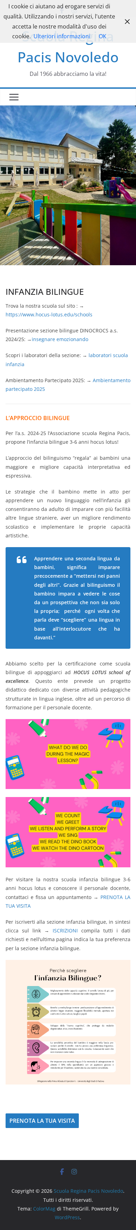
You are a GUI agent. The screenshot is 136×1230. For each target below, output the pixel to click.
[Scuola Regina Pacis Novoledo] (68, 110)
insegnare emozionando (60, 339)
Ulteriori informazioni (61, 36)
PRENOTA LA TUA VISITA (42, 1121)
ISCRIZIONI (65, 930)
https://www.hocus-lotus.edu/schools (49, 314)
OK (102, 36)
